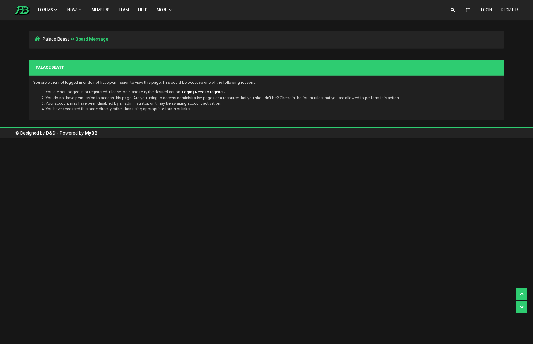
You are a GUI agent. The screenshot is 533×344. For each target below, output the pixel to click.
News (72, 10)
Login (486, 10)
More (162, 10)
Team (124, 10)
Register (509, 10)
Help (142, 10)
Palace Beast (56, 39)
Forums (45, 10)
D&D (51, 133)
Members (100, 10)
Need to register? (210, 92)
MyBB (91, 133)
